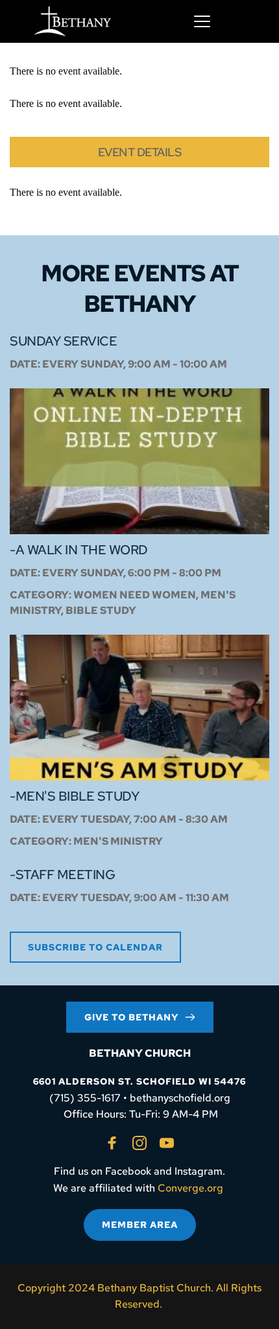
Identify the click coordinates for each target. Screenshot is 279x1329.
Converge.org (190, 1188)
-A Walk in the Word (79, 549)
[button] (202, 21)
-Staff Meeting (62, 874)
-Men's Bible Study (74, 796)
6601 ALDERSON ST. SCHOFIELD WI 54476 (139, 1081)
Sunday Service (63, 341)
